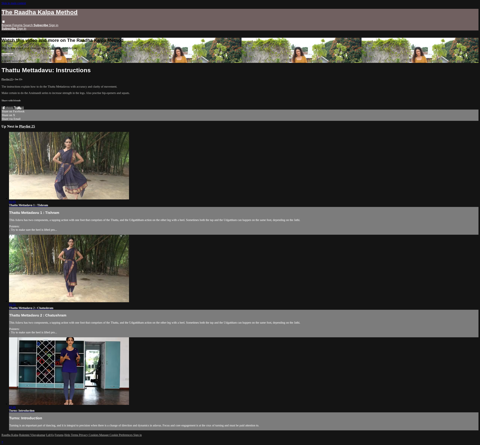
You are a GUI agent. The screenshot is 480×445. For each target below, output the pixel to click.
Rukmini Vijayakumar (32, 435)
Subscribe (7, 54)
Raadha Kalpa (10, 435)
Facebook (8, 107)
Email (20, 107)
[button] (3, 21)
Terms (75, 435)
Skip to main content (14, 3)
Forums (17, 25)
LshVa (50, 435)
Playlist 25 (7, 79)
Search (28, 25)
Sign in (53, 25)
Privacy (84, 435)
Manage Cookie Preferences (116, 435)
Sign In (21, 28)
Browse (7, 25)
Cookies (94, 435)
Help (67, 435)
